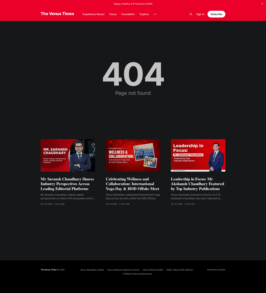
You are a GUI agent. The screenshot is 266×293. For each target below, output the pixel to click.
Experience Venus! (94, 14)
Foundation (128, 14)
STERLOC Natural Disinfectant (137, 274)
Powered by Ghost (216, 269)
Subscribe (216, 14)
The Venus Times (57, 13)
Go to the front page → (133, 98)
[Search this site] (190, 14)
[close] (262, 3)
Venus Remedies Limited (92, 270)
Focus (113, 14)
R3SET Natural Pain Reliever (180, 270)
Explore (144, 14)
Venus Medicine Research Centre (123, 270)
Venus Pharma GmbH (153, 270)
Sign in (200, 14)
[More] (155, 14)
